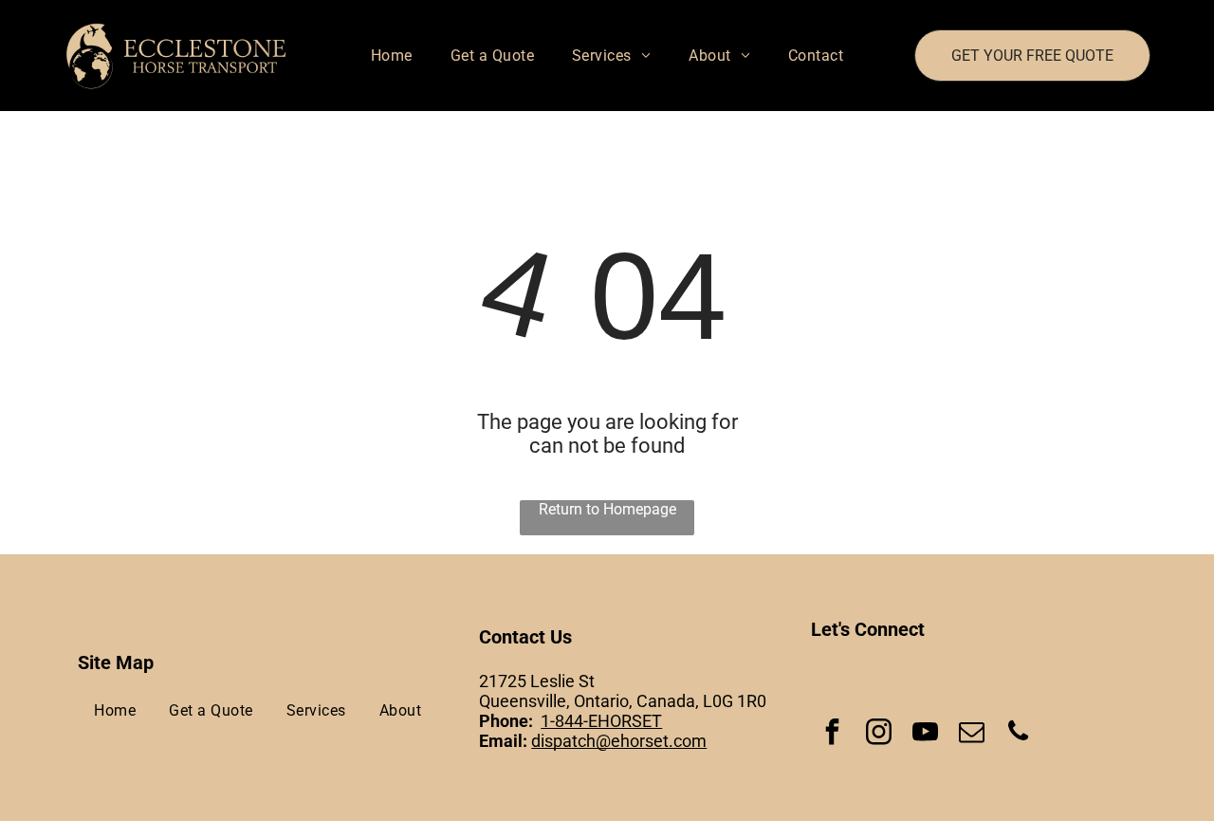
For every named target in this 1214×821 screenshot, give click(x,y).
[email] (971, 734)
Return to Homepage (607, 509)
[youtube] (925, 734)
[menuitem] (392, 55)
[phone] (1018, 734)
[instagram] (878, 734)
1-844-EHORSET (601, 721)
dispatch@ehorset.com (619, 741)
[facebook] (832, 734)
